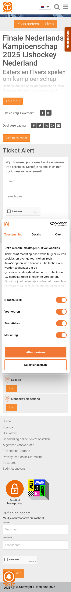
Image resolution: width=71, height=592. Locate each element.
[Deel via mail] (58, 125)
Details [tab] (36, 234)
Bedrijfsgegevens (14, 468)
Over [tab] (58, 234)
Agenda (8, 427)
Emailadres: (7, 538)
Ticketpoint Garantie (16, 451)
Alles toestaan (35, 352)
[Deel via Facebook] (34, 125)
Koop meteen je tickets (35, 24)
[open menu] (65, 6)
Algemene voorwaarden (18, 445)
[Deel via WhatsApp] (52, 125)
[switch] (61, 313)
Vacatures (9, 463)
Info (11, 388)
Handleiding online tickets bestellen (26, 439)
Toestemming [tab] (13, 234)
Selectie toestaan (35, 364)
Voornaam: (6, 522)
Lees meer (13, 101)
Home (7, 421)
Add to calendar (16, 138)
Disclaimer (10, 433)
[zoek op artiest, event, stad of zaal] (57, 6)
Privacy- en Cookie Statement (22, 457)
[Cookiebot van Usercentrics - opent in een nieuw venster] (50, 224)
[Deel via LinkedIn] (46, 125)
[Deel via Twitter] (40, 125)
